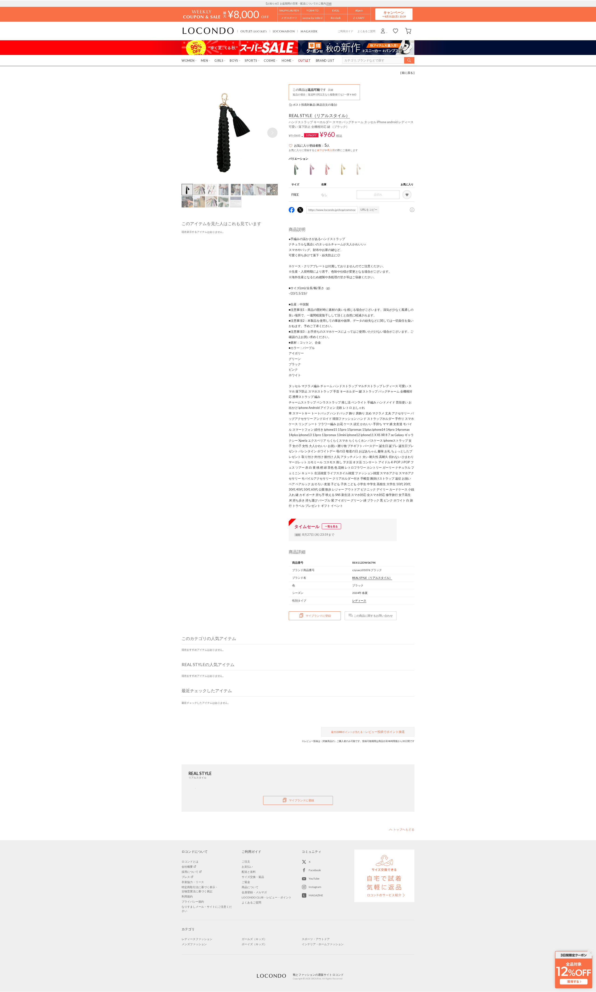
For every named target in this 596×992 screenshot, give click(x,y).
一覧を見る (331, 526)
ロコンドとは (190, 861)
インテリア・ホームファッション (323, 944)
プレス (186, 877)
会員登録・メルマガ (254, 892)
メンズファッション (194, 944)
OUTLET (253, 31)
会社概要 (187, 866)
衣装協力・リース (193, 882)
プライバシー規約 (193, 901)
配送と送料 (249, 872)
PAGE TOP (401, 829)
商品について (250, 887)
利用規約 (187, 896)
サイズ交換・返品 (253, 877)
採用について (190, 872)
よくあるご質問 (366, 31)
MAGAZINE (316, 895)
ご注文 (246, 861)
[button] (272, 133)
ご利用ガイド (345, 31)
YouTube (314, 878)
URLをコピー (368, 209)
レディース (359, 600)
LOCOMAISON (284, 31)
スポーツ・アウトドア (316, 939)
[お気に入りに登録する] (407, 194)
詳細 (329, 3)
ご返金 (246, 882)
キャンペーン (393, 14)
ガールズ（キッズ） (254, 939)
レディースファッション (197, 939)
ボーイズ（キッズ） (254, 944)
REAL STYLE (319, 115)
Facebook (315, 870)
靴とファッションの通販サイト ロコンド (208, 30)
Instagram (315, 887)
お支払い (247, 866)
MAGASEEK (309, 31)
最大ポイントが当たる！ (368, 732)
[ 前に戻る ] (407, 72)
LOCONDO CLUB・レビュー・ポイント (266, 897)
